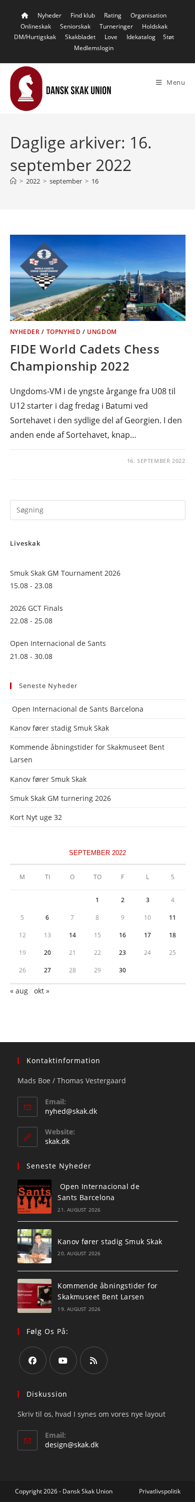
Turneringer (116, 26)
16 (95, 181)
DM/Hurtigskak (35, 37)
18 (172, 935)
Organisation (148, 15)
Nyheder (50, 15)
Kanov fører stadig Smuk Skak (59, 728)
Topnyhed (63, 331)
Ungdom (102, 331)
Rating (113, 15)
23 (122, 952)
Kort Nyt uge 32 (36, 817)
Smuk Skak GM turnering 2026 (60, 798)
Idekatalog (141, 37)
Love (111, 37)
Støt (168, 37)
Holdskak (155, 26)
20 (47, 952)
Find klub (82, 15)
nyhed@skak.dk (71, 1111)
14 (72, 935)
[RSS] (94, 1360)
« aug (19, 990)
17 (147, 935)
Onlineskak (35, 26)
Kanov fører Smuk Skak (48, 779)
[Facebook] (32, 1360)
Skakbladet (80, 37)
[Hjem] (13, 181)
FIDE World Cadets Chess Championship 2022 (85, 357)
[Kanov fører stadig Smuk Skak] (35, 1246)
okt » (42, 990)
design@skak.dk (71, 1444)
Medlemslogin (94, 48)
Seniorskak (75, 26)
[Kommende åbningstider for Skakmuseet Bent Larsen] (35, 1296)
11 (172, 917)
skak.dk (57, 1141)
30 (122, 970)
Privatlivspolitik (159, 1491)
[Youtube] (63, 1360)
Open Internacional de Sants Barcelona (77, 709)
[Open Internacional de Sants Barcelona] (35, 1197)
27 (47, 970)
